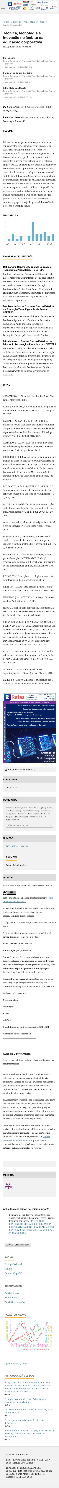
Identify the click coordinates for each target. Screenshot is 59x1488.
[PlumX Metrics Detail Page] (12, 1186)
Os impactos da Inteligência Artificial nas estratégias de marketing (25, 1400)
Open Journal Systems (16, 1363)
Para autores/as (12, 1297)
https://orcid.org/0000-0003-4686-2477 (17, 82)
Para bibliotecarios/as (15, 1302)
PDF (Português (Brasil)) (21, 769)
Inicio (6, 22)
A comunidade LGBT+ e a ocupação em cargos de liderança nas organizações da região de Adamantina (29, 1433)
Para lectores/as (12, 1293)
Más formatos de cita (18, 825)
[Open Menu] (3, 7)
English (8, 1268)
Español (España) (13, 1273)
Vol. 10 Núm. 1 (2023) (34, 22)
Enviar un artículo (18, 1245)
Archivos (16, 22)
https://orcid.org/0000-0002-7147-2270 (17, 97)
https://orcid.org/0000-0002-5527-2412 (17, 67)
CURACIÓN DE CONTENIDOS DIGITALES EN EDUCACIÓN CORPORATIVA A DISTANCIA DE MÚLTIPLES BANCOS (31, 1225)
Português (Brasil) (14, 1264)
